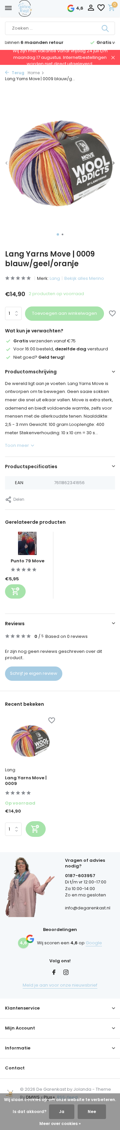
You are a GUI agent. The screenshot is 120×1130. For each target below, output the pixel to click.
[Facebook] (54, 973)
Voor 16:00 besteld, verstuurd (60, 349)
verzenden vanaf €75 (44, 341)
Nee (92, 1111)
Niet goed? (39, 357)
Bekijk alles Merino (84, 278)
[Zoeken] (105, 28)
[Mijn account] (91, 8)
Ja (61, 1111)
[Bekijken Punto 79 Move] (27, 545)
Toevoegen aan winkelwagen (64, 313)
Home (34, 73)
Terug (17, 73)
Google (94, 943)
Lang (55, 278)
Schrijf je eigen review (33, 673)
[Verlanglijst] (101, 8)
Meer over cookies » (60, 1123)
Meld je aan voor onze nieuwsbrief (60, 985)
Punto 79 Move (27, 561)
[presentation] (6, 162)
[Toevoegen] (15, 591)
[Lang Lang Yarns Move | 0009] (30, 741)
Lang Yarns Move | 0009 (26, 781)
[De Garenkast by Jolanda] (40, 8)
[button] (57, 234)
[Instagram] (66, 973)
